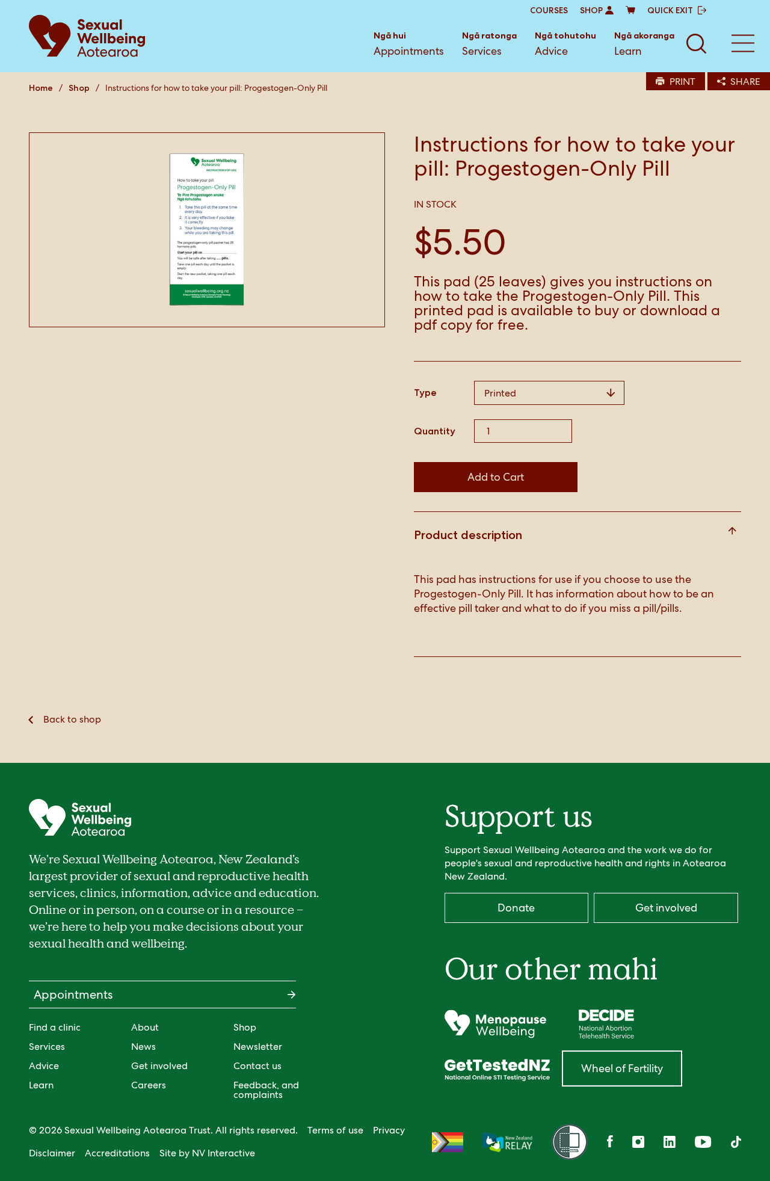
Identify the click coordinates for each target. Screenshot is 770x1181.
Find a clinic (55, 1027)
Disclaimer (52, 1153)
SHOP (591, 10)
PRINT (682, 81)
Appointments (409, 44)
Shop (79, 87)
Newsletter (257, 1046)
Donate (516, 907)
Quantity (434, 431)
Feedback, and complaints (266, 1090)
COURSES (549, 10)
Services (489, 44)
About (145, 1027)
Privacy (389, 1130)
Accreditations (117, 1153)
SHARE (745, 81)
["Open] (495, 1024)
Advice (565, 44)
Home (41, 87)
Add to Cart (495, 477)
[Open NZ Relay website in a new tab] (507, 1142)
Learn (644, 44)
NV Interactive (223, 1153)
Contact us (257, 1065)
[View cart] (630, 10)
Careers (148, 1085)
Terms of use (335, 1130)
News (143, 1046)
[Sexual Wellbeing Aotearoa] (87, 36)
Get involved (159, 1065)
